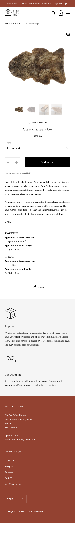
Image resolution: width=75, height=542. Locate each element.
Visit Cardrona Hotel (13, 484)
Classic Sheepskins (39, 122)
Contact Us (9, 460)
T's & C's (9, 478)
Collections (18, 23)
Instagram (9, 466)
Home (7, 23)
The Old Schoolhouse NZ (32, 511)
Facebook (9, 472)
